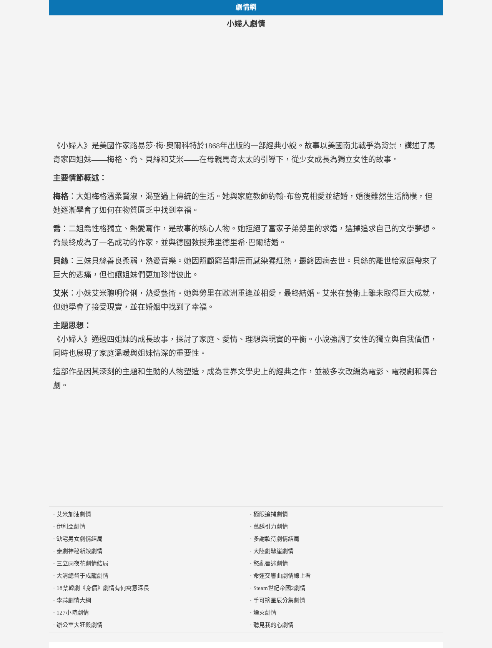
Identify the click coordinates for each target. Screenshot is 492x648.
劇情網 (246, 7)
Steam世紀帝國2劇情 (279, 588)
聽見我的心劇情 (273, 625)
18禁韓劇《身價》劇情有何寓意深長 (103, 588)
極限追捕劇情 (270, 514)
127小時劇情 (73, 613)
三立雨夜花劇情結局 (82, 563)
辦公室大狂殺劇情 (80, 625)
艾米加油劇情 (74, 514)
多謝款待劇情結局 (276, 539)
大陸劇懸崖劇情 (273, 551)
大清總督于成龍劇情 (82, 576)
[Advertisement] (246, 85)
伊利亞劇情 (71, 526)
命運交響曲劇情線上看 (282, 576)
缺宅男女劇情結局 (80, 539)
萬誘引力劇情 (270, 526)
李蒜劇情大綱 (74, 600)
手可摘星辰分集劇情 (279, 600)
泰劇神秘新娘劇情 (80, 551)
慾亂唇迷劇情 (270, 563)
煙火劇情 (264, 613)
